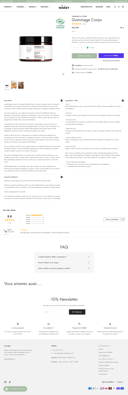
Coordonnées (103, 374)
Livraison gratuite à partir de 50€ (56, 1)
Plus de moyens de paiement (111, 60)
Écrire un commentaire (112, 219)
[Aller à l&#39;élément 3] (21, 85)
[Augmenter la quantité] (81, 48)
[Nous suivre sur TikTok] (10, 382)
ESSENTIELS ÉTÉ (86, 7)
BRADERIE (99, 7)
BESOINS (32, 7)
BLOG (108, 7)
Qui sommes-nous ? (104, 346)
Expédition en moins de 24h (27, 1)
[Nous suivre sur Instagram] (5, 382)
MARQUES (20, 7)
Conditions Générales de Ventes (108, 362)
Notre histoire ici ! (9, 359)
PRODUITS (7, 7)
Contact (101, 349)
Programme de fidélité (105, 352)
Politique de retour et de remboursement (106, 370)
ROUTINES (44, 7)
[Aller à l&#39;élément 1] (7, 86)
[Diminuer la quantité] (74, 48)
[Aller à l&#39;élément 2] (14, 85)
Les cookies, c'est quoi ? (106, 359)
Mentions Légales (104, 365)
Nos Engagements (104, 356)
